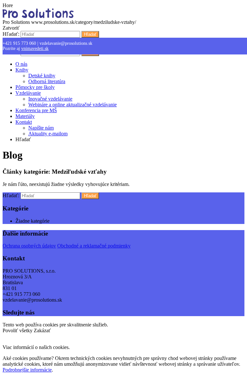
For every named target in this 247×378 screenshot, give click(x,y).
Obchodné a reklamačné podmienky (94, 245)
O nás (21, 64)
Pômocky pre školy (35, 87)
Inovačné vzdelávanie (50, 99)
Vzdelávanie (28, 93)
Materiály (25, 116)
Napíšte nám (41, 128)
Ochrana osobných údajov (29, 245)
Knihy (21, 70)
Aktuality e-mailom (48, 133)
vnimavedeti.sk (35, 48)
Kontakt (23, 122)
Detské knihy (41, 75)
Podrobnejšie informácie (27, 370)
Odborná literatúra (46, 81)
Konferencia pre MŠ (36, 110)
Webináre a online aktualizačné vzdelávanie (72, 104)
